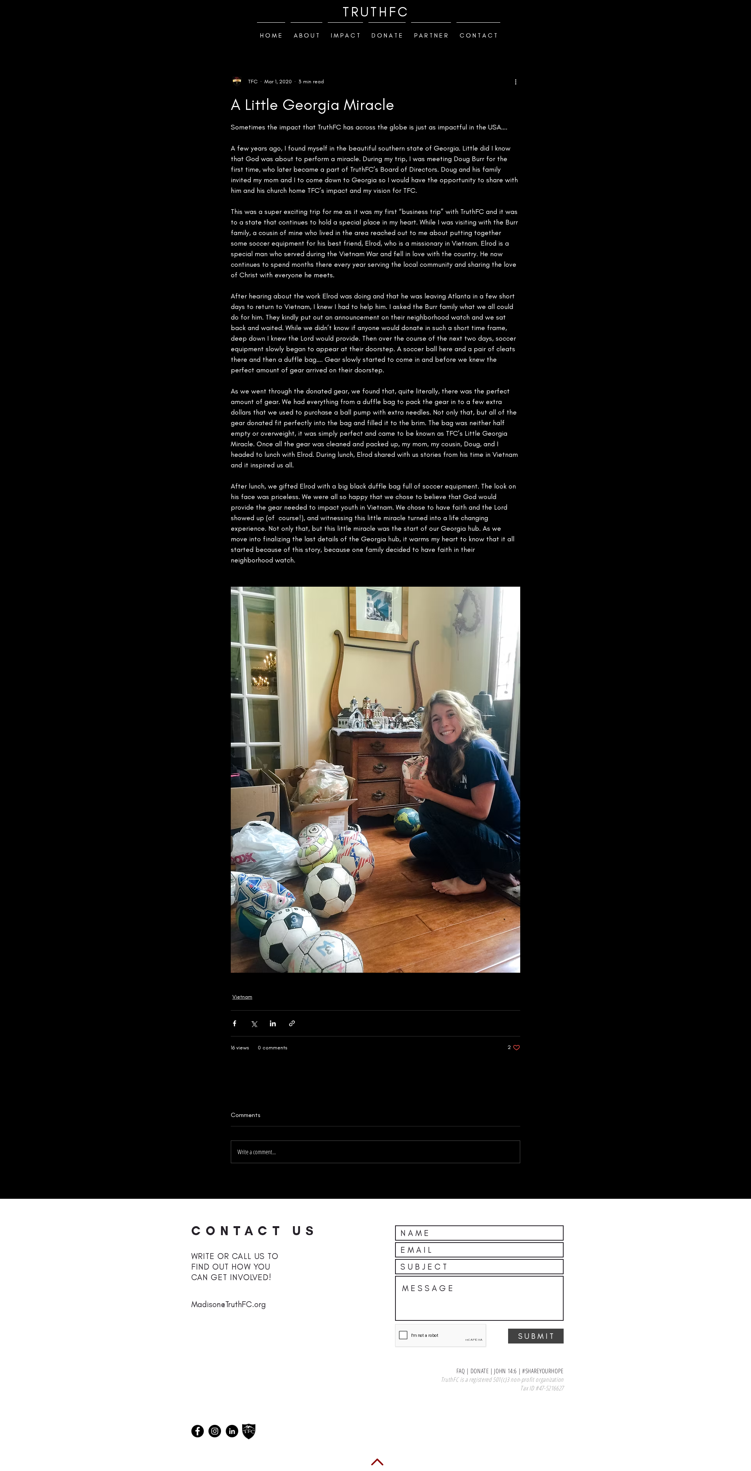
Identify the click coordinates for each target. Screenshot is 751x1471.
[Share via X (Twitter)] (253, 1023)
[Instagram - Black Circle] (214, 1431)
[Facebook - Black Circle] (197, 1431)
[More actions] (515, 81)
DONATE (480, 1371)
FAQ (460, 1371)
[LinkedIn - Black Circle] (232, 1431)
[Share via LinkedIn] (273, 1023)
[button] (306, 32)
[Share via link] (292, 1023)
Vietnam (242, 996)
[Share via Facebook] (234, 1023)
